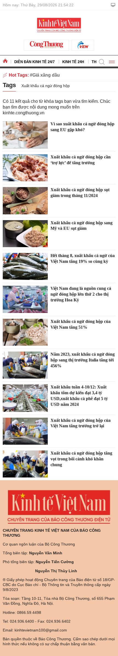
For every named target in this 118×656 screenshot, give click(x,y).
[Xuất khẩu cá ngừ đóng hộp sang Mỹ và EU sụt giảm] (25, 233)
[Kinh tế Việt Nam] (59, 24)
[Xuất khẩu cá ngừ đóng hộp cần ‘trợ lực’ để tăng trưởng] (25, 167)
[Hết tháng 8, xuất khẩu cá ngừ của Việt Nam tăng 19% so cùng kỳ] (25, 266)
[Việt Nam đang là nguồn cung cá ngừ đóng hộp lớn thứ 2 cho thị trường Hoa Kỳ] (25, 299)
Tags (9, 85)
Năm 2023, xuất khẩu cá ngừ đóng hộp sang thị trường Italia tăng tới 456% (82, 360)
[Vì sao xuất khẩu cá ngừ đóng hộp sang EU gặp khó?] (25, 134)
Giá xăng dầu (46, 75)
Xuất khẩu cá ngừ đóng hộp (45, 85)
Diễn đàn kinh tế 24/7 (34, 62)
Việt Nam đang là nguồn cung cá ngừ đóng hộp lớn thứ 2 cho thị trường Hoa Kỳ (80, 294)
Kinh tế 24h (73, 62)
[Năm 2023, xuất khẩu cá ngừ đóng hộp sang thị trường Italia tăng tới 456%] (25, 365)
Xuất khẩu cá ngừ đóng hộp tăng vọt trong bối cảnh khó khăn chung (81, 459)
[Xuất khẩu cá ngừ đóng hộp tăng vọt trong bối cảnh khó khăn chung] (25, 463)
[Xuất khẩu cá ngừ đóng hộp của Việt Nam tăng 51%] (25, 332)
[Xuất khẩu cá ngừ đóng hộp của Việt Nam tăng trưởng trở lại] (25, 431)
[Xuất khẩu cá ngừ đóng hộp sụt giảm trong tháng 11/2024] (25, 200)
